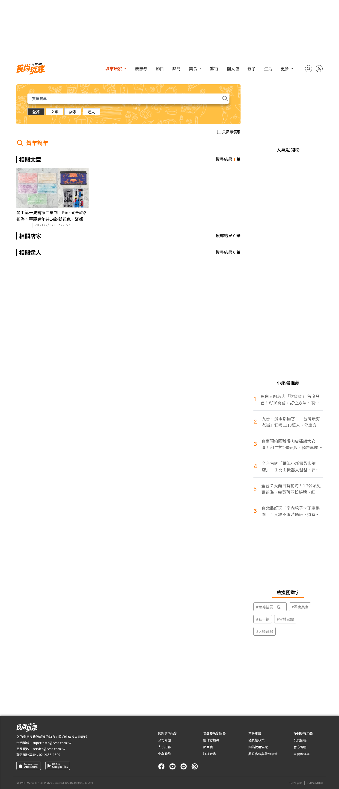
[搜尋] (308, 68)
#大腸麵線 (264, 631)
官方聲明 (300, 747)
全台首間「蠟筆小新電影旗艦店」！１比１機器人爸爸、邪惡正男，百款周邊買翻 (291, 466)
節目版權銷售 (303, 733)
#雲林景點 (285, 619)
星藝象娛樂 (302, 753)
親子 (251, 68)
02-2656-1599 (49, 754)
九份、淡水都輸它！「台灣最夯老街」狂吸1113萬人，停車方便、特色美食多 (291, 421)
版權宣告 (209, 753)
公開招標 (300, 740)
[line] (183, 766)
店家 (73, 111)
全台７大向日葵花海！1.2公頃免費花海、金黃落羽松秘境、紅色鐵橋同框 (291, 488)
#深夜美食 (300, 607)
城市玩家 (113, 68)
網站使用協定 (258, 747)
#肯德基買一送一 (270, 607)
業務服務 (254, 733)
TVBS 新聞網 (315, 783)
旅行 (214, 68)
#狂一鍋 (262, 619)
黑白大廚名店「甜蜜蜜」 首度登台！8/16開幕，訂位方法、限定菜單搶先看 (290, 399)
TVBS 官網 (295, 783)
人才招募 (164, 747)
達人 (91, 111)
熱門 (176, 68)
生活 (268, 68)
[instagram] (194, 766)
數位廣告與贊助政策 (262, 753)
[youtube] (172, 766)
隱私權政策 (256, 740)
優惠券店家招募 (214, 733)
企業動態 (164, 753)
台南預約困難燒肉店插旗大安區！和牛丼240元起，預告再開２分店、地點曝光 (292, 444)
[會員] (319, 68)
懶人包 (233, 68)
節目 (160, 68)
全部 (36, 111)
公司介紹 (164, 740)
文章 (54, 111)
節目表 (208, 747)
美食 (193, 68)
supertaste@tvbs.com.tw (52, 742)
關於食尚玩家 (167, 733)
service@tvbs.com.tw (49, 748)
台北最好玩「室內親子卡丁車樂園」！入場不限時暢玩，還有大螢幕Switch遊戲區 (291, 511)
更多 (285, 68)
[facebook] (161, 766)
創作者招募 (211, 740)
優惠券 (141, 68)
